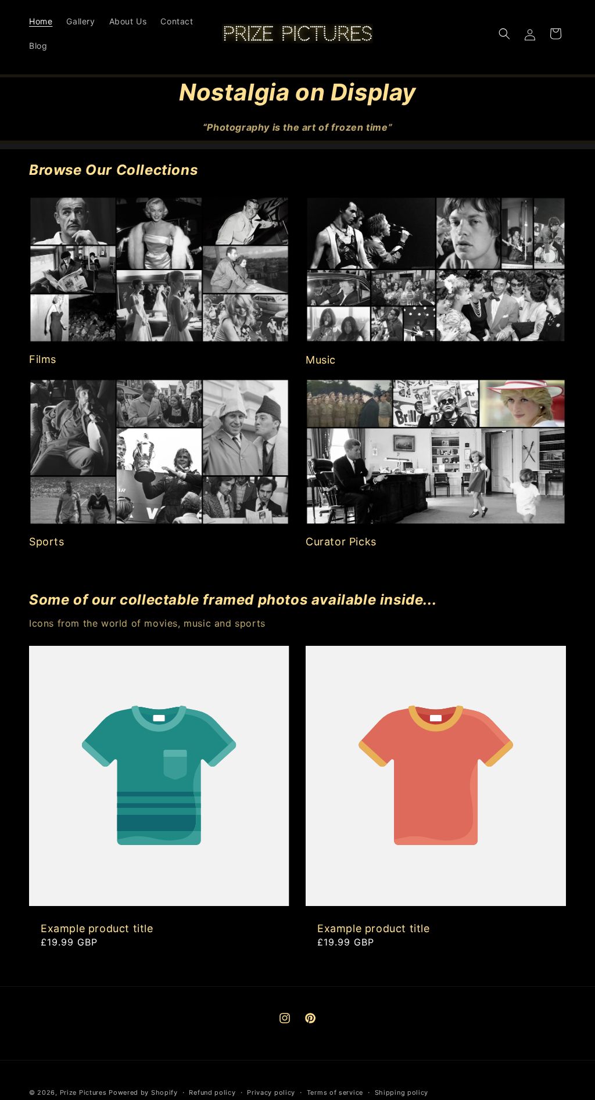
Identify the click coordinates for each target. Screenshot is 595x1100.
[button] (504, 33)
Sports (46, 541)
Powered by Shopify (143, 1092)
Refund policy (212, 1092)
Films (42, 359)
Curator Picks (341, 541)
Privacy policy (271, 1092)
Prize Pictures (84, 1092)
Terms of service (335, 1092)
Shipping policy (402, 1092)
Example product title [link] (97, 928)
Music (321, 360)
